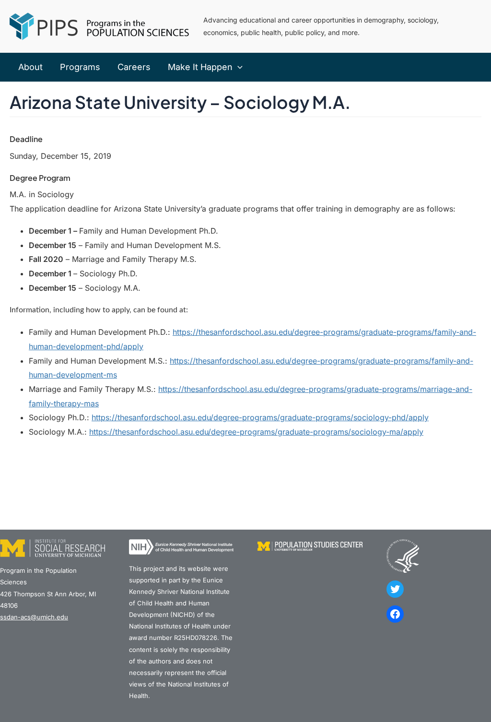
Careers (134, 67)
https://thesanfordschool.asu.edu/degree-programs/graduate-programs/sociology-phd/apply (260, 417)
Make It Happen (200, 67)
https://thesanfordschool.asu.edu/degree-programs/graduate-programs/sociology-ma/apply (256, 432)
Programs (80, 67)
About (30, 67)
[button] (238, 67)
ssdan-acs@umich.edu (34, 617)
